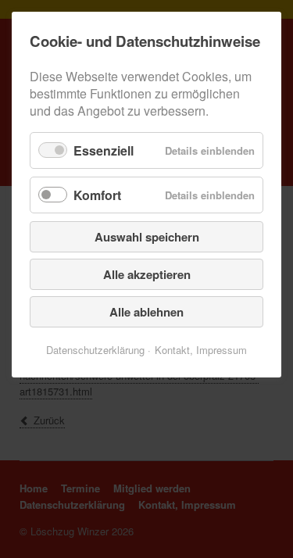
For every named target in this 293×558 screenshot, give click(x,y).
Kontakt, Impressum (201, 349)
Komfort (97, 195)
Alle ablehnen (146, 311)
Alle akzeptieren (147, 274)
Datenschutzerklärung (95, 349)
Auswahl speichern (147, 236)
